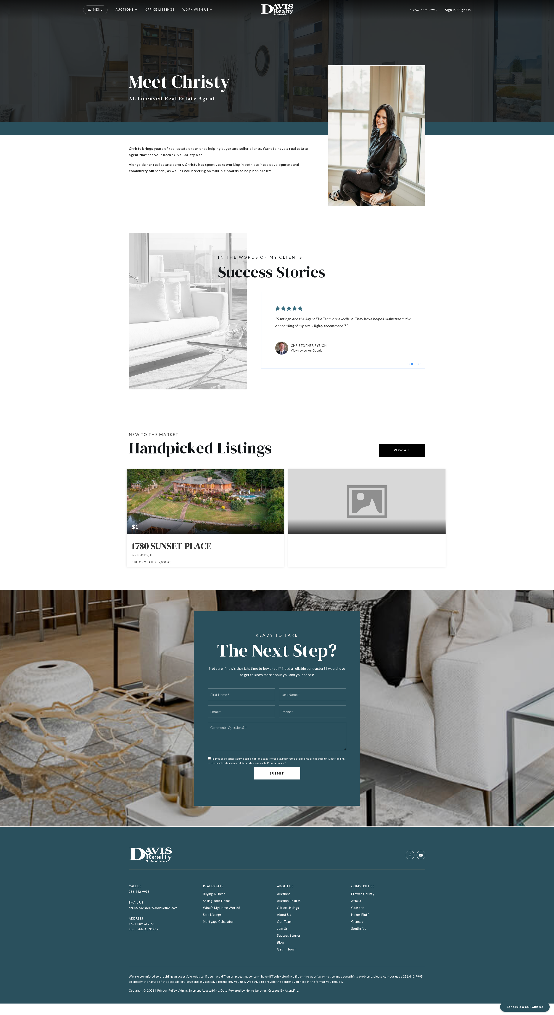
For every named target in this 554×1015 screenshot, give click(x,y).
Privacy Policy (275, 763)
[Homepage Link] (277, 9)
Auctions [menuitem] (125, 9)
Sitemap (194, 990)
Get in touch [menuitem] (286, 949)
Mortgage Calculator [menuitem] (218, 921)
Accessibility (210, 990)
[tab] (408, 364)
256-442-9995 (425, 10)
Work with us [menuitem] (195, 9)
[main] (277, 413)
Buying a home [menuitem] (214, 894)
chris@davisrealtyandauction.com (153, 908)
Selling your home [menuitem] (216, 901)
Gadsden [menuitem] (357, 908)
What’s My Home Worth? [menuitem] (221, 908)
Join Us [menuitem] (282, 928)
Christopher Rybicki (309, 345)
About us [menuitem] (284, 915)
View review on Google (306, 350)
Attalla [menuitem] (356, 901)
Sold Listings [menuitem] (212, 915)
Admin (182, 990)
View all (402, 450)
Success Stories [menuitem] (289, 935)
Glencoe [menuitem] (357, 921)
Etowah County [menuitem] (362, 894)
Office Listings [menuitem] (160, 9)
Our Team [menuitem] (284, 921)
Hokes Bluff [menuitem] (360, 915)
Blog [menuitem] (280, 942)
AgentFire (291, 990)
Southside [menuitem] (358, 928)
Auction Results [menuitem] (289, 901)
